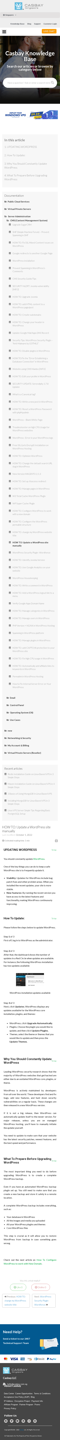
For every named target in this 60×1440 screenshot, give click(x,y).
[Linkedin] (23, 1421)
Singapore (9, 15)
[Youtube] (17, 1421)
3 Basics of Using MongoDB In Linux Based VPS (30, 793)
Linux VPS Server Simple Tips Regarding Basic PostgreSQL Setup (29, 812)
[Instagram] (29, 1421)
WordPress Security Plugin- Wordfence (42, 1300)
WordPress (39, 858)
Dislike (41, 1287)
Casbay (22, 1430)
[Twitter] (11, 1421)
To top (54, 850)
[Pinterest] (35, 1421)
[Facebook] (6, 1421)
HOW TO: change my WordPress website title (15, 1300)
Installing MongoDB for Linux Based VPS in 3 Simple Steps (29, 802)
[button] (49, 31)
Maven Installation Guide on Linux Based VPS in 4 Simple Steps (31, 785)
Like (19, 1287)
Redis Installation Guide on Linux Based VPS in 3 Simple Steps (31, 776)
